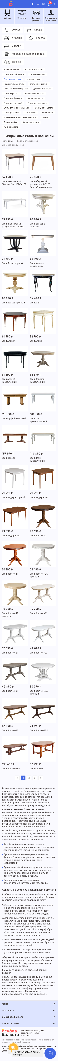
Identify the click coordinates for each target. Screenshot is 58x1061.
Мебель (7, 18)
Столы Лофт (47, 113)
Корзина (50, 3)
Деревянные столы (42, 89)
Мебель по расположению (28, 53)
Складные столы (37, 74)
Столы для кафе (35, 98)
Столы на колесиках (39, 84)
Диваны (17, 37)
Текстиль (21, 18)
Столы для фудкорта (13, 98)
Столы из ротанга (11, 93)
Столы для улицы (11, 113)
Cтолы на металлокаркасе (16, 89)
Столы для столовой (13, 103)
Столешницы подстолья (51, 19)
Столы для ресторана (37, 103)
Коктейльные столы (34, 70)
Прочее (16, 61)
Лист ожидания (43, 2)
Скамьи (16, 45)
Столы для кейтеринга (14, 74)
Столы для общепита (44, 108)
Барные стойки (10, 122)
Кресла (40, 37)
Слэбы (45, 117)
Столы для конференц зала (16, 108)
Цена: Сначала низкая (27, 141)
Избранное (37, 2)
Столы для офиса (31, 122)
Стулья (16, 30)
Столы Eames (30, 113)
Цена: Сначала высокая (13, 145)
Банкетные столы (11, 70)
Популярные (7, 141)
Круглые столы (33, 79)
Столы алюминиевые (34, 93)
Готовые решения (36, 19)
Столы (38, 30)
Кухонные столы (11, 127)
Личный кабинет (32, 2)
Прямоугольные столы (14, 84)
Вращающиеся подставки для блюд (20, 117)
